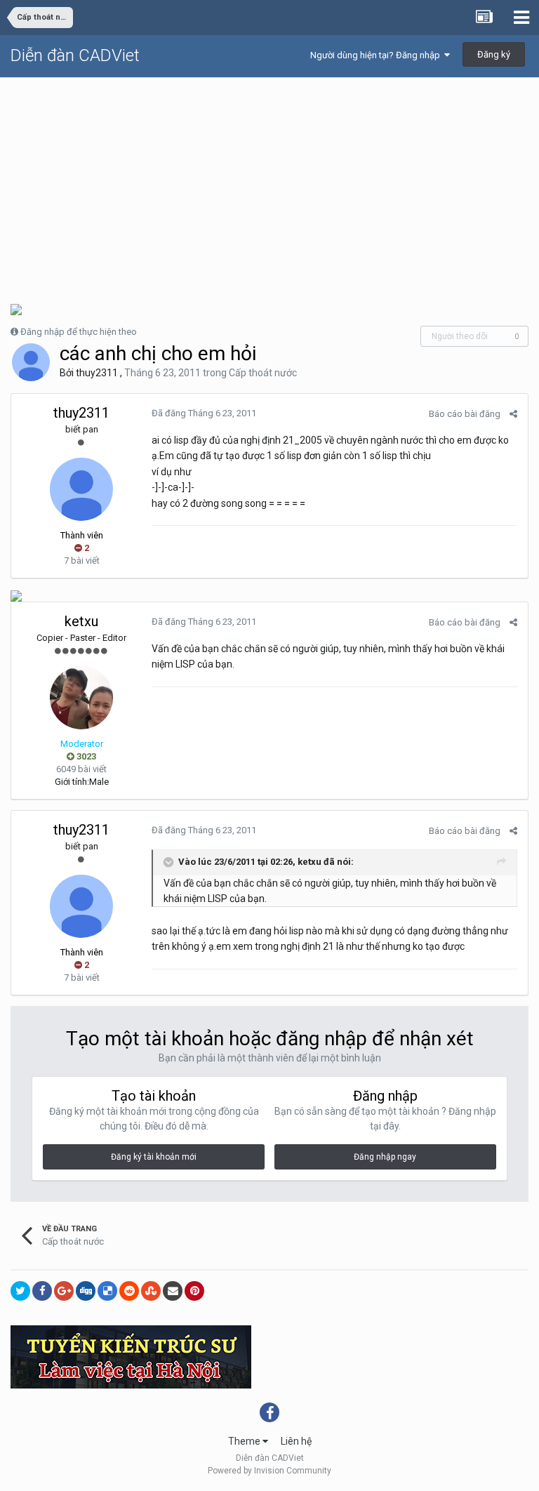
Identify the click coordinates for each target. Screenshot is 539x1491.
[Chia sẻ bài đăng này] (513, 414)
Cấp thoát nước (263, 372)
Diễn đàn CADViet (75, 55)
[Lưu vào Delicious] (107, 1291)
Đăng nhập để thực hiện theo (78, 331)
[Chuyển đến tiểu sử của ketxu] (81, 697)
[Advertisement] (269, 183)
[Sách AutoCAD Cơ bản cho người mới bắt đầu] (16, 308)
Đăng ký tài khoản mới (154, 1157)
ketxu (81, 621)
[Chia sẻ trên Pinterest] (194, 1291)
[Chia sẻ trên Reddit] (129, 1291)
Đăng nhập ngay (385, 1157)
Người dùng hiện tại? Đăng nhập (377, 55)
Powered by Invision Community (269, 1471)
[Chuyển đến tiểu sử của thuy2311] (31, 362)
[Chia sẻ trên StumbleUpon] (151, 1291)
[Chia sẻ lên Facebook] (42, 1291)
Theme (245, 1441)
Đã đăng (204, 413)
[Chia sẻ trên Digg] (85, 1291)
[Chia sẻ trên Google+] (64, 1291)
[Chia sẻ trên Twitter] (20, 1291)
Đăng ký (493, 54)
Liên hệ (296, 1441)
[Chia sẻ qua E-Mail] (172, 1291)
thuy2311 (97, 372)
